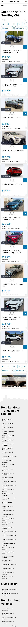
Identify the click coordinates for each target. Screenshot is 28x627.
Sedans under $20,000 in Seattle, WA (10, 594)
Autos (2, 5)
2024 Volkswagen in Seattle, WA (9, 498)
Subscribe (25, 5)
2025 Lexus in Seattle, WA (7, 478)
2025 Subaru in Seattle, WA (8, 474)
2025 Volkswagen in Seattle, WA (9, 457)
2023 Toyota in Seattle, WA (8, 465)
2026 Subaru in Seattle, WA (8, 569)
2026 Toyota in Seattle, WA (8, 440)
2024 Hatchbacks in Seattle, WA (9, 532)
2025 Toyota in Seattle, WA (8, 436)
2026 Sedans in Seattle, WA (8, 519)
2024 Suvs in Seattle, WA (7, 424)
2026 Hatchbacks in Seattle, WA (9, 540)
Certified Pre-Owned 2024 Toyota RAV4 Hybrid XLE (11, 251)
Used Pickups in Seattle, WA (8, 622)
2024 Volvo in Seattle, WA (7, 523)
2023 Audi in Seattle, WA (7, 503)
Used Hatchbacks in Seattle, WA (9, 618)
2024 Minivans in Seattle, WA (8, 544)
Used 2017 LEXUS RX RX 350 (13, 151)
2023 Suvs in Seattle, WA (7, 428)
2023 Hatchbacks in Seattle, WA (9, 486)
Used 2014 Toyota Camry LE (13, 117)
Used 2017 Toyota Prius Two (12, 184)
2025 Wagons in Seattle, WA (8, 557)
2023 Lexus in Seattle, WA (7, 453)
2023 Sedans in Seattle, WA (8, 490)
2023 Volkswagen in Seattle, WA (9, 482)
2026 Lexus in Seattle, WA (7, 528)
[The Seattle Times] (14, 2)
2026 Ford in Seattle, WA (7, 577)
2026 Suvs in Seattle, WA (7, 449)
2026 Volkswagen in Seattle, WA (9, 565)
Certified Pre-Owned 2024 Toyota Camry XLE (11, 85)
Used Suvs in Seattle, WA (7, 609)
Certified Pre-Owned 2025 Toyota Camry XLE (11, 218)
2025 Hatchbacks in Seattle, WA (9, 536)
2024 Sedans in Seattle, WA (8, 445)
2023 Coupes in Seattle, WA (8, 573)
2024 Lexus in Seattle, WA (7, 461)
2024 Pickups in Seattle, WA (8, 511)
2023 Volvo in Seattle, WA (7, 507)
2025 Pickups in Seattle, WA (8, 552)
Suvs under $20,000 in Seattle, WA (9, 590)
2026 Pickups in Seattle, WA (8, 561)
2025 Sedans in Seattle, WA (8, 469)
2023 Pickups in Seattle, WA (8, 548)
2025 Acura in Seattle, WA (7, 515)
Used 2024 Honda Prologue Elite (12, 285)
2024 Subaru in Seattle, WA (8, 494)
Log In (20, 5)
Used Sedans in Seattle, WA (8, 614)
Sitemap (14, 625)
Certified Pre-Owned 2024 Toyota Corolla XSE (11, 318)
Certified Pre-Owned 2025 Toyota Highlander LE (11, 51)
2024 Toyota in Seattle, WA (8, 432)
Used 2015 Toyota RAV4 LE (12, 351)
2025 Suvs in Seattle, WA (7, 420)
